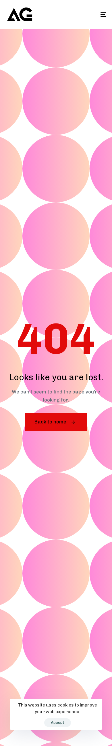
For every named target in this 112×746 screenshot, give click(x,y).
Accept (57, 722)
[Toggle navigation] (89, 14)
